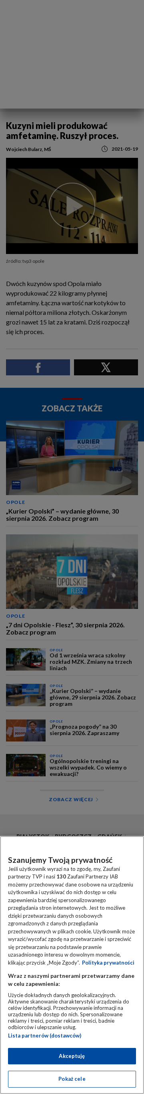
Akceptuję (72, 1056)
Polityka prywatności (108, 962)
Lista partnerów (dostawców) (44, 1035)
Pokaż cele (71, 1079)
